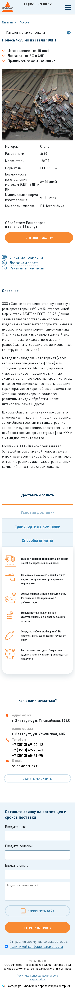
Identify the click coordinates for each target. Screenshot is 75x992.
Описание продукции (26, 257)
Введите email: (17, 865)
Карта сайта (38, 979)
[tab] (37, 511)
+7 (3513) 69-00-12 (38, 4)
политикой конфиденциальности (36, 946)
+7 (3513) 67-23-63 (27, 750)
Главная (7, 22)
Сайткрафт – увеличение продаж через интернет (38, 986)
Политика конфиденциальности (37, 975)
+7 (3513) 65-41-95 (27, 755)
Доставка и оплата (24, 263)
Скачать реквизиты (37, 778)
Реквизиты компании (27, 268)
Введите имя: (16, 827)
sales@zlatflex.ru (25, 765)
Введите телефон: (19, 846)
